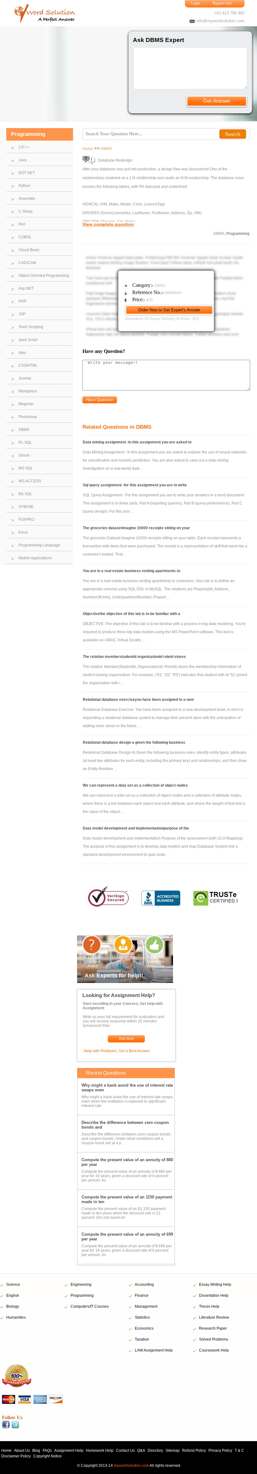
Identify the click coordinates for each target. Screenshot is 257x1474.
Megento (26, 404)
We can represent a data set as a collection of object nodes (135, 785)
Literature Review (214, 1317)
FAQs (47, 1450)
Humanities (16, 1317)
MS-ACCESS (29, 481)
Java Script (27, 340)
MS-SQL (25, 468)
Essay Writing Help (215, 1284)
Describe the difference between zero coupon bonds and (125, 1125)
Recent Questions (106, 1073)
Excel (23, 532)
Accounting (144, 1284)
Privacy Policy (220, 1450)
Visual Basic (28, 250)
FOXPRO (26, 519)
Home (87, 149)
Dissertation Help (213, 1295)
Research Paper (213, 1328)
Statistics (142, 1317)
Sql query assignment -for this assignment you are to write (135, 485)
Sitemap (172, 1450)
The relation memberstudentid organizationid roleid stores (134, 656)
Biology (12, 1306)
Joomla (24, 378)
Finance (142, 1295)
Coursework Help (214, 1350)
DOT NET (26, 173)
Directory (155, 1450)
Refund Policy (194, 1450)
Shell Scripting (30, 327)
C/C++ (23, 147)
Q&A (141, 1450)
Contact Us (125, 1450)
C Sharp (25, 211)
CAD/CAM (27, 263)
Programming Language (39, 545)
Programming (82, 1295)
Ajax (22, 352)
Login (195, 3)
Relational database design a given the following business (134, 742)
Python (24, 186)
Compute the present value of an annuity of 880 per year (127, 1162)
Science (13, 1284)
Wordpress (27, 391)
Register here (222, 3)
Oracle (24, 455)
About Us (22, 1450)
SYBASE (26, 506)
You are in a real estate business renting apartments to (131, 571)
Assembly (26, 198)
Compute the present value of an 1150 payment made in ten (126, 1199)
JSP (21, 314)
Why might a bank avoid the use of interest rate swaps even (127, 1087)
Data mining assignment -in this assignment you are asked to (137, 442)
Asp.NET (26, 288)
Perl (21, 224)
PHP (22, 301)
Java (22, 160)
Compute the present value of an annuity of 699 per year (127, 1236)
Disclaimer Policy (16, 1456)
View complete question (108, 224)
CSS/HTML (28, 365)
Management (146, 1306)
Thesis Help (209, 1306)
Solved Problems (213, 1339)
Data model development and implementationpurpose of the (136, 828)
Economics (144, 1328)
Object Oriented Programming (43, 275)
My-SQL (25, 494)
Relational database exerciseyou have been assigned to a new (138, 699)
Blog (36, 1450)
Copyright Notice (47, 1456)
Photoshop (27, 417)
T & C (239, 1450)
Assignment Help (68, 1450)
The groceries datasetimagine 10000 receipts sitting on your (136, 528)
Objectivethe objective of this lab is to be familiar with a (131, 614)
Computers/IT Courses (90, 1306)
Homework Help (99, 1450)
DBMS (23, 429)
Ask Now (126, 1039)
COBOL (25, 237)
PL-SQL (25, 442)
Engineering (81, 1284)
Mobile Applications (35, 558)
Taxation (142, 1339)
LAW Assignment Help (154, 1350)
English (12, 1295)
